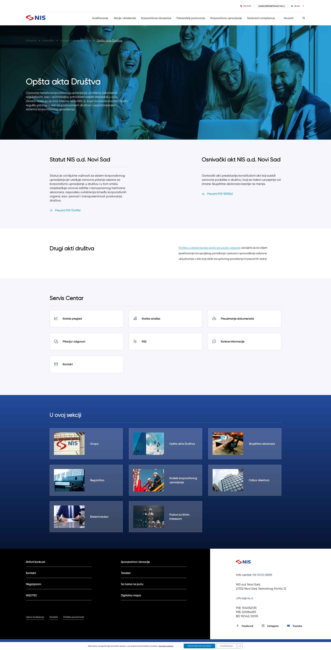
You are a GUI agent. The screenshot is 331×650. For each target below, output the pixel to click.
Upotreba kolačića (166, 646)
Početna (31, 40)
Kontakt (31, 573)
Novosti (288, 18)
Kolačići (54, 617)
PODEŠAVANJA (226, 646)
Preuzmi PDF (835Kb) (220, 193)
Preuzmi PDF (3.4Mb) (67, 210)
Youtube (297, 626)
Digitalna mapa (131, 595)
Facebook (247, 626)
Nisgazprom (33, 584)
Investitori (48, 40)
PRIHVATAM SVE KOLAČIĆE (199, 646)
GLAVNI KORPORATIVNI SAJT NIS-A (271, 6)
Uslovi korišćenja (35, 617)
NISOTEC (31, 595)
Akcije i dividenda (125, 18)
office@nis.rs (244, 598)
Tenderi (125, 573)
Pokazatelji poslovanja (190, 18)
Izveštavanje (100, 18)
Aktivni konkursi (35, 561)
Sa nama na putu (132, 584)
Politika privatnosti (73, 617)
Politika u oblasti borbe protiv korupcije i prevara (209, 247)
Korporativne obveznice (156, 18)
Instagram (273, 626)
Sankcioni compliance (261, 18)
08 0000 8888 (262, 575)
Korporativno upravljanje (226, 18)
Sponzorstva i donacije (135, 561)
